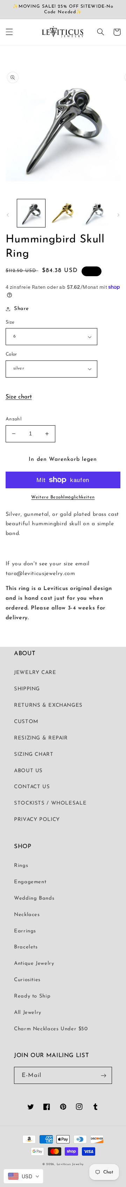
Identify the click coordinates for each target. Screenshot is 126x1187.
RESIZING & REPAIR (41, 738)
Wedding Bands (34, 898)
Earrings (25, 931)
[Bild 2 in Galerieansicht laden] (63, 213)
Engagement (30, 882)
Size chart (19, 397)
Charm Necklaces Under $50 (51, 1029)
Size (10, 322)
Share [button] (21, 308)
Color (11, 354)
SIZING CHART (34, 754)
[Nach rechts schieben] (118, 215)
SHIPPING (27, 689)
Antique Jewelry (34, 963)
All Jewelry (27, 1012)
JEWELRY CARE (35, 672)
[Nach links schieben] (7, 215)
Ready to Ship (32, 996)
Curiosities (27, 980)
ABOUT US (28, 771)
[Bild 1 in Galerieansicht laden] (31, 213)
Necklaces (27, 914)
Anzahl (14, 419)
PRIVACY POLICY (37, 819)
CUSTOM (26, 721)
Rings (21, 865)
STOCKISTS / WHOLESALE (50, 803)
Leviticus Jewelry (70, 1164)
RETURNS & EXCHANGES (48, 705)
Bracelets (26, 947)
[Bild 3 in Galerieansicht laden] (94, 213)
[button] (9, 32)
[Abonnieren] (104, 1075)
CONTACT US (32, 787)
